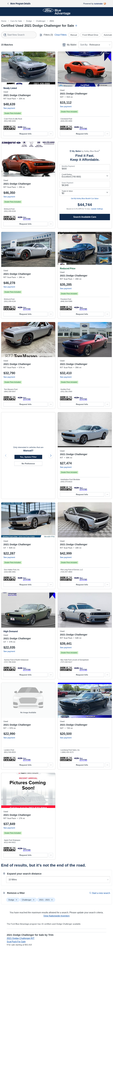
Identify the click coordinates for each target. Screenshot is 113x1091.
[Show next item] (50, 455)
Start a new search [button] (101, 893)
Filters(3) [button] (48, 35)
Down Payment (67, 183)
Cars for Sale (16, 21)
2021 (52, 21)
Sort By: (84, 45)
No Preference (28, 463)
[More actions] (51, 134)
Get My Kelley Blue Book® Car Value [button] (85, 199)
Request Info (25, 134)
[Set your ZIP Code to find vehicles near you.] (76, 26)
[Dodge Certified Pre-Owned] (24, 128)
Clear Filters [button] (61, 35)
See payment (9, 108)
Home (3, 21)
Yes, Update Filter (28, 457)
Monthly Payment (68, 166)
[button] (9, 128)
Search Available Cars (84, 217)
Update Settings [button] (97, 209)
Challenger (40, 21)
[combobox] (19, 35)
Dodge (29, 21)
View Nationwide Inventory (56, 916)
